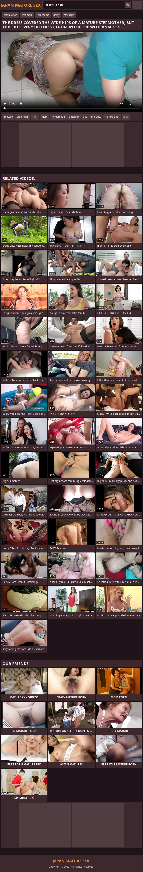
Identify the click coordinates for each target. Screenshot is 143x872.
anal (125, 116)
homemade (58, 116)
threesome (43, 14)
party (56, 14)
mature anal (112, 116)
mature (8, 116)
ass (85, 116)
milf (35, 116)
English (137, 5)
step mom (23, 116)
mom (44, 116)
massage (69, 14)
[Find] (128, 5)
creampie (26, 14)
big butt (96, 116)
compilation (10, 14)
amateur (74, 116)
